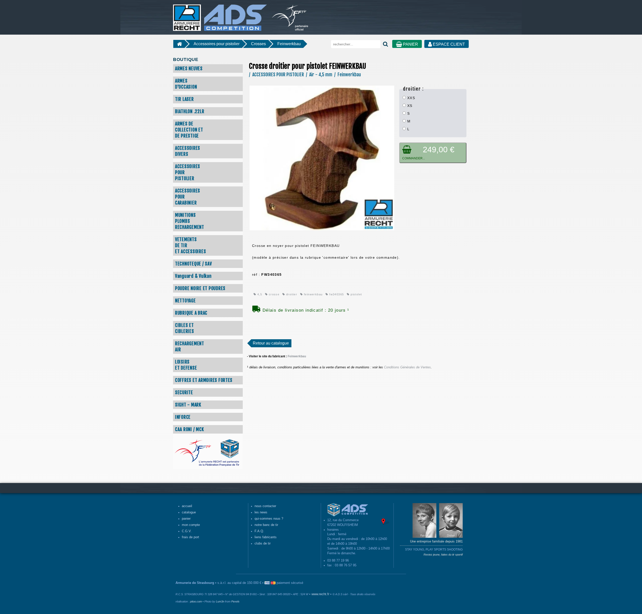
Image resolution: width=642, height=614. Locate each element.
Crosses (258, 44)
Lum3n (220, 601)
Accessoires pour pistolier (216, 44)
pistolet (356, 294)
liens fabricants (266, 537)
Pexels (235, 601)
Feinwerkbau (289, 44)
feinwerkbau (313, 294)
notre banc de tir (266, 525)
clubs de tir (263, 543)
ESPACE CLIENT (448, 44)
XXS (410, 98)
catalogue (189, 512)
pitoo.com (196, 601)
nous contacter (265, 506)
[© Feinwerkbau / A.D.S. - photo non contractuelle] (322, 158)
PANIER (410, 44)
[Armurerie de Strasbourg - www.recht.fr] (219, 15)
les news (261, 512)
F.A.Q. (259, 531)
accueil (187, 506)
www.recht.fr (320, 594)
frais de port (190, 537)
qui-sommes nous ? (269, 518)
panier (186, 518)
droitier (291, 294)
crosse (273, 294)
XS (409, 106)
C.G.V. (187, 531)
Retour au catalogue (271, 343)
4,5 (259, 294)
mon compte (191, 525)
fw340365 (336, 294)
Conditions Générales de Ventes (407, 367)
